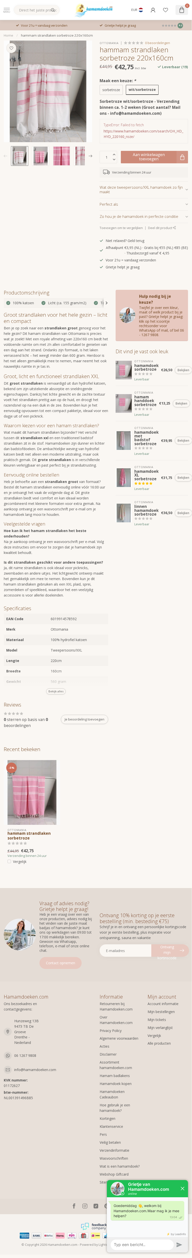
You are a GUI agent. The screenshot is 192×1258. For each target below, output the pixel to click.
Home (8, 35)
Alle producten (159, 1043)
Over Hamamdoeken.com (116, 1020)
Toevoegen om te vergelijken (121, 228)
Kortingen (107, 1118)
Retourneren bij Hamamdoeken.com (116, 1006)
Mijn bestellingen (161, 1011)
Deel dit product (160, 228)
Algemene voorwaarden (119, 1038)
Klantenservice (111, 1126)
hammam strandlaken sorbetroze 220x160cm (57, 35)
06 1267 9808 (25, 1055)
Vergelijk (19, 861)
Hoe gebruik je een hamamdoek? (115, 1108)
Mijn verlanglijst (160, 1027)
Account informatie (163, 1003)
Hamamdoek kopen (116, 1083)
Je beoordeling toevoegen (84, 719)
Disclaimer (108, 1054)
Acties (104, 1046)
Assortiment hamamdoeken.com (116, 1065)
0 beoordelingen (157, 43)
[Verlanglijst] (165, 10)
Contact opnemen (60, 962)
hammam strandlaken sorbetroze (29, 835)
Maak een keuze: (118, 80)
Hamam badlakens (115, 1075)
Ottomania (109, 43)
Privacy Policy (111, 1030)
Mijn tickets (157, 1019)
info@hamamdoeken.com (35, 1069)
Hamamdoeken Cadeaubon (112, 1094)
